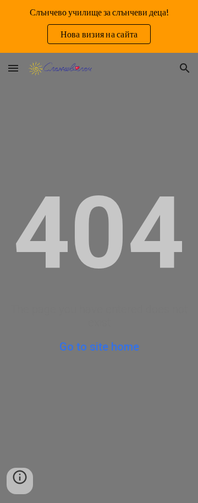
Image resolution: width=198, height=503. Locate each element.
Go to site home (99, 346)
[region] (99, 26)
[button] (13, 68)
